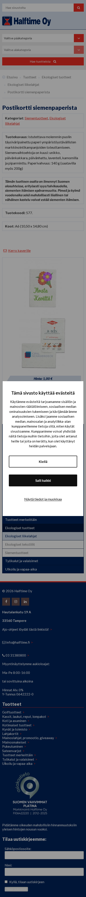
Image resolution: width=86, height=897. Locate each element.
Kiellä (43, 462)
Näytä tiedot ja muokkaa (43, 499)
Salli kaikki (43, 480)
